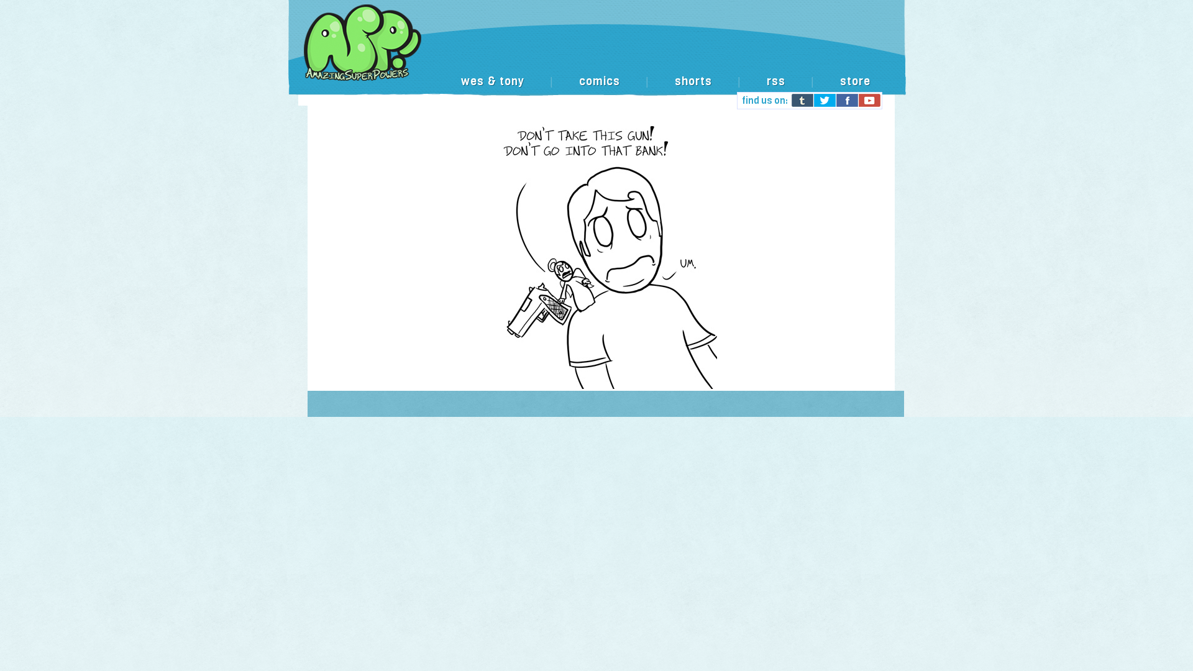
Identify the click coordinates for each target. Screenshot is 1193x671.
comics (599, 81)
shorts (693, 81)
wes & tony (492, 81)
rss (776, 81)
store (855, 81)
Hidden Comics (596, 55)
